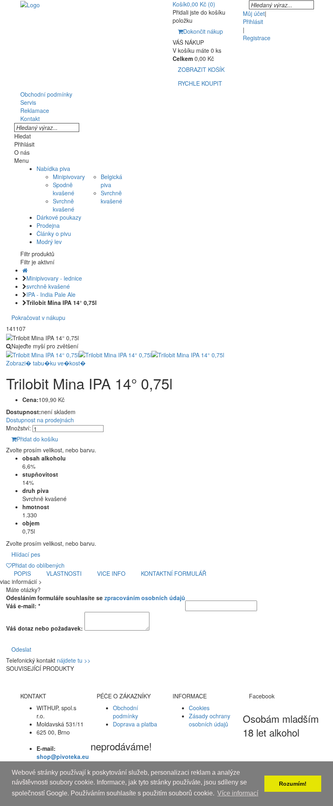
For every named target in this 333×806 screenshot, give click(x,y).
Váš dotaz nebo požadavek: (44, 628)
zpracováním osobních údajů (144, 598)
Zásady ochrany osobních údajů (209, 720)
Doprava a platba (135, 724)
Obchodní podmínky (125, 712)
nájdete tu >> (74, 660)
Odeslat (21, 649)
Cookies (199, 708)
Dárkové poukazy (59, 217)
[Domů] (25, 270)
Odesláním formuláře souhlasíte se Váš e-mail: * (95, 602)
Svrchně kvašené (63, 205)
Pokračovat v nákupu (38, 317)
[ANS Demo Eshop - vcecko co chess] (30, 4)
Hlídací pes (25, 554)
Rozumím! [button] (293, 783)
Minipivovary (69, 177)
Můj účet (254, 13)
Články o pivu (54, 233)
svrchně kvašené (48, 286)
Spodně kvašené (63, 189)
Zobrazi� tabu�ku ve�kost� (46, 363)
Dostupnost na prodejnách (40, 420)
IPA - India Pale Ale (51, 294)
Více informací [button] (237, 793)
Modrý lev (49, 242)
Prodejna (48, 225)
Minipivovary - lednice (54, 278)
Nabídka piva (53, 168)
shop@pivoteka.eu (63, 756)
